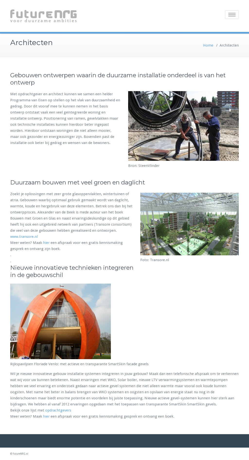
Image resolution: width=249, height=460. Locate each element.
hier (46, 242)
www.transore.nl (24, 236)
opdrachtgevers (58, 410)
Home (208, 45)
